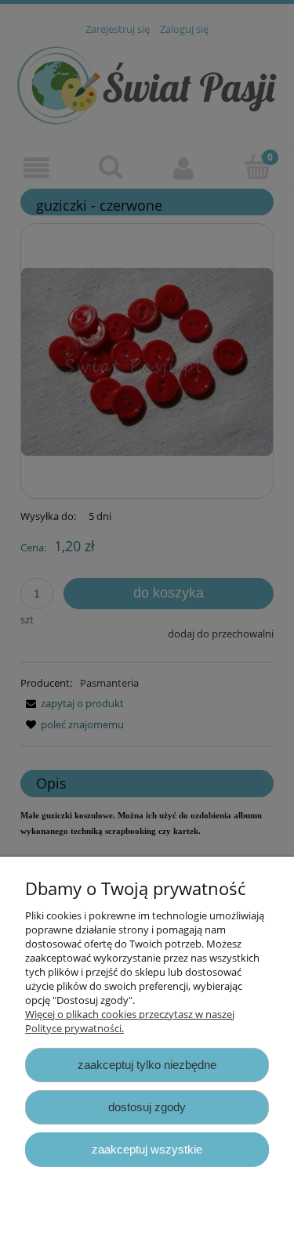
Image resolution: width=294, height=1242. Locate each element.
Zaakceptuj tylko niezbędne (147, 1064)
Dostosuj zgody (147, 1107)
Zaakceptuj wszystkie (147, 1149)
